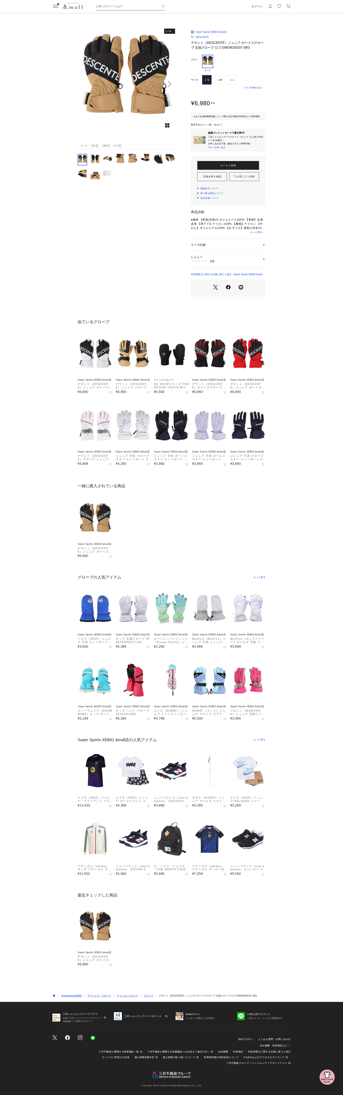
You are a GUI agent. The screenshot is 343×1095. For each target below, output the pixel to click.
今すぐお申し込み (216, 147)
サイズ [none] (194, 79)
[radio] (207, 63)
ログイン (257, 6)
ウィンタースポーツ (127, 995)
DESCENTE (202, 37)
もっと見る (256, 232)
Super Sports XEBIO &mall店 (211, 32)
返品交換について (209, 198)
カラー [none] (194, 59)
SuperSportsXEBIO (71, 995)
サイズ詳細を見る (253, 87)
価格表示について (209, 188)
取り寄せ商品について (212, 193)
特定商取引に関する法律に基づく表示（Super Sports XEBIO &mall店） (226, 274)
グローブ (148, 995)
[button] (126, 83)
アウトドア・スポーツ (99, 995)
